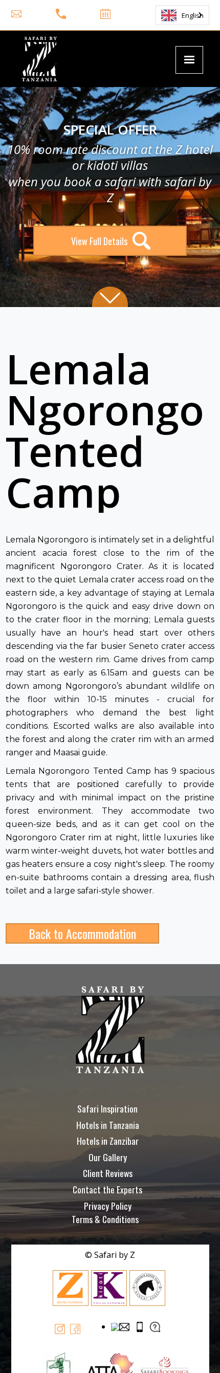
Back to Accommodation (82, 933)
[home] (36, 59)
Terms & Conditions (105, 1219)
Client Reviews (108, 1173)
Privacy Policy (107, 1205)
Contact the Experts (107, 1189)
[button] (189, 60)
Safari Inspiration (107, 1108)
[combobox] (182, 15)
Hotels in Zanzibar (108, 1140)
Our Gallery (108, 1157)
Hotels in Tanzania (107, 1124)
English (193, 15)
